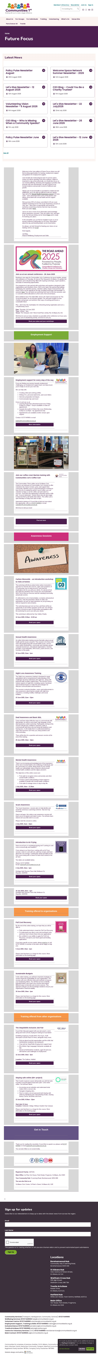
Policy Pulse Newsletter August (19, 71)
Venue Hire (76, 19)
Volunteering (54, 19)
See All (5, 153)
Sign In (90, 5)
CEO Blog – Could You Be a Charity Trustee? (68, 88)
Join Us (84, 5)
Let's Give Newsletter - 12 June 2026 (70, 138)
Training (43, 19)
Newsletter (75, 5)
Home (7, 33)
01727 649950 (36, 503)
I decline (82, 1349)
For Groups (19, 19)
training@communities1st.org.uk (36, 1146)
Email (7, 1221)
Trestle (22, 24)
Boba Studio (28, 1352)
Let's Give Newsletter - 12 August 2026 (20, 88)
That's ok (90, 1349)
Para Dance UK (12, 24)
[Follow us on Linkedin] (92, 10)
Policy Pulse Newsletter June (22, 137)
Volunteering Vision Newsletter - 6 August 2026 (22, 105)
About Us (9, 19)
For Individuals (32, 19)
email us (44, 942)
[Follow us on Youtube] (89, 10)
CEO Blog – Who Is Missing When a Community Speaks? (23, 122)
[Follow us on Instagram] (86, 10)
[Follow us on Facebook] (83, 10)
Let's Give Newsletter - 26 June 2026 (67, 122)
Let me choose (64, 1349)
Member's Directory (61, 5)
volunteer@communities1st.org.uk (26, 505)
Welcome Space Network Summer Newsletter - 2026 (68, 71)
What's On (65, 19)
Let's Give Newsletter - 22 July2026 (67, 105)
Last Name (9, 1230)
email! (37, 228)
